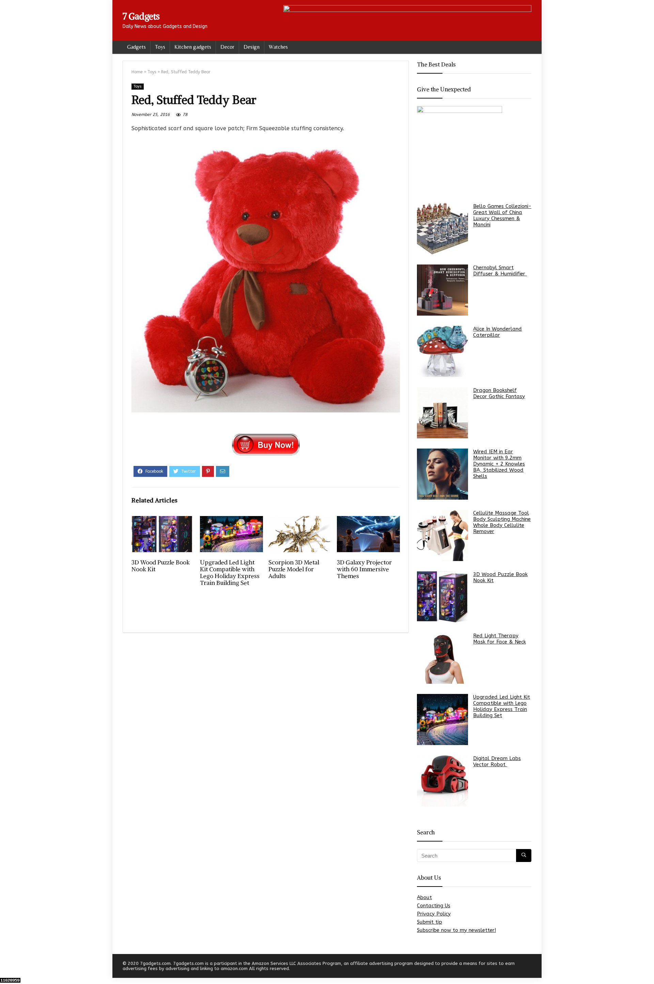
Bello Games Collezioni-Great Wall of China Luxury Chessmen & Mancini (502, 215)
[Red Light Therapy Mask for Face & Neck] (442, 658)
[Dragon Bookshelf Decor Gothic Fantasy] (442, 412)
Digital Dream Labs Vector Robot (497, 761)
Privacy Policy (434, 914)
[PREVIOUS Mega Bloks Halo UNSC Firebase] (7, 967)
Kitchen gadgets (192, 47)
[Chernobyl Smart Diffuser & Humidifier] (442, 290)
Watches (278, 47)
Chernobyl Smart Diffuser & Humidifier (500, 270)
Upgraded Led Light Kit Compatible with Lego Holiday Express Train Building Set (230, 573)
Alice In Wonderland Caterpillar (497, 332)
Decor (227, 47)
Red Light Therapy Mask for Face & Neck (499, 639)
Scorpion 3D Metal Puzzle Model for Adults (293, 569)
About (424, 897)
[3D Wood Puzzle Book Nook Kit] (442, 596)
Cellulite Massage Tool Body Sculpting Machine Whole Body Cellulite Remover (502, 522)
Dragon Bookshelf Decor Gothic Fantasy (499, 393)
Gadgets (136, 47)
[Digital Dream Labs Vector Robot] (442, 780)
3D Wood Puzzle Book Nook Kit (160, 566)
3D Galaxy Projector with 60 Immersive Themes (364, 569)
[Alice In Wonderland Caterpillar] (442, 351)
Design (252, 47)
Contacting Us (433, 906)
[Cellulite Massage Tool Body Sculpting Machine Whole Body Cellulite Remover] (442, 535)
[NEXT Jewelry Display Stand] (647, 967)
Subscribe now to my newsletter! (456, 930)
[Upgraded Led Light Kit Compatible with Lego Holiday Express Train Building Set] (442, 719)
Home (136, 72)
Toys (160, 47)
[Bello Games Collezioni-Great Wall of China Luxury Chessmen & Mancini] (442, 228)
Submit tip (429, 922)
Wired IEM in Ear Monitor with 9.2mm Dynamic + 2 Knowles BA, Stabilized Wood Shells (499, 464)
